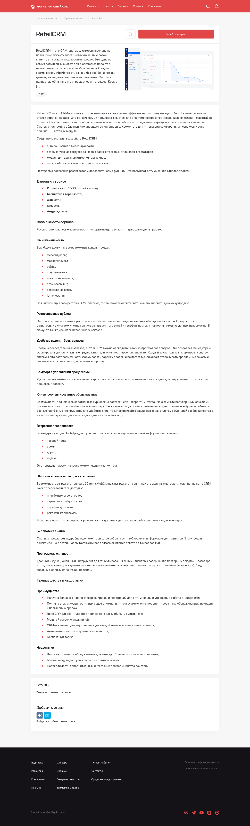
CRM (41, 94)
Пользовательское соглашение (201, 768)
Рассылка (37, 771)
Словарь (138, 6)
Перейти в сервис (176, 34)
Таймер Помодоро (68, 787)
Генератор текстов (68, 779)
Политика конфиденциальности (202, 762)
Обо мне (36, 787)
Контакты (97, 771)
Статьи (91, 6)
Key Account (58, 812)
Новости (108, 6)
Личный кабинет (101, 762)
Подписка (37, 762)
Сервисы (123, 6)
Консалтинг (155, 6)
